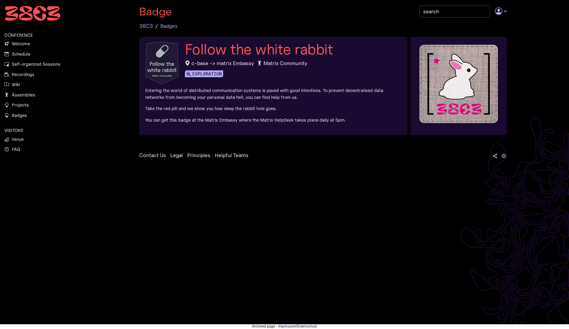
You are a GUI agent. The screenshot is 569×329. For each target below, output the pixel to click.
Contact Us (152, 155)
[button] (500, 11)
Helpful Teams (231, 155)
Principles (198, 155)
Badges (169, 26)
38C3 (146, 26)
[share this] (495, 155)
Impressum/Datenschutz (297, 326)
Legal (176, 155)
